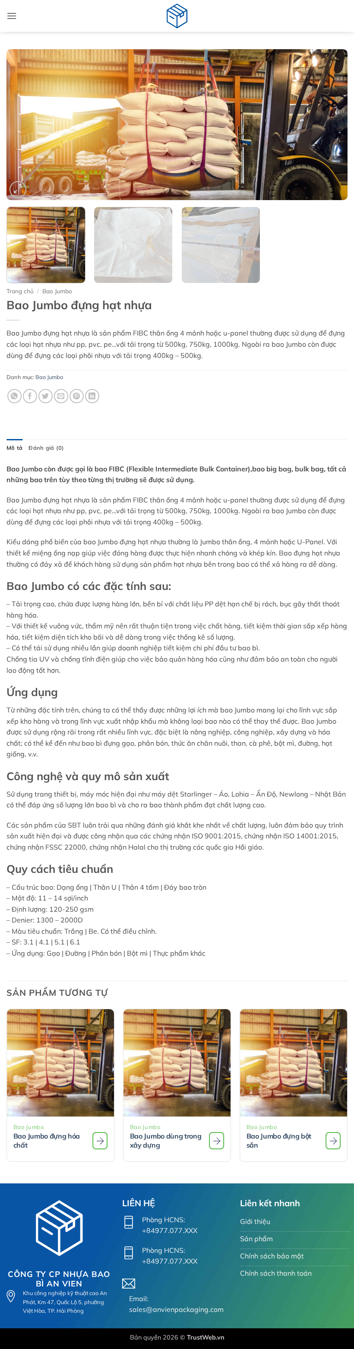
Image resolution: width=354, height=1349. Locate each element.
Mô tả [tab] (14, 447)
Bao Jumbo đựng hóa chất (46, 1140)
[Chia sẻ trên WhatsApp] (14, 396)
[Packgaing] (177, 16)
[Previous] (24, 125)
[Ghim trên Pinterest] (77, 396)
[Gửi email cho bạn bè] (61, 396)
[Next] (330, 125)
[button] (11, 15)
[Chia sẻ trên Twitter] (45, 396)
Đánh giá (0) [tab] (46, 447)
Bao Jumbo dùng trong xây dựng (166, 1140)
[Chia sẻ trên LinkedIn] (92, 396)
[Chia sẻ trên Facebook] (30, 396)
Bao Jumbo (57, 291)
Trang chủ (20, 291)
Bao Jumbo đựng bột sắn (279, 1140)
